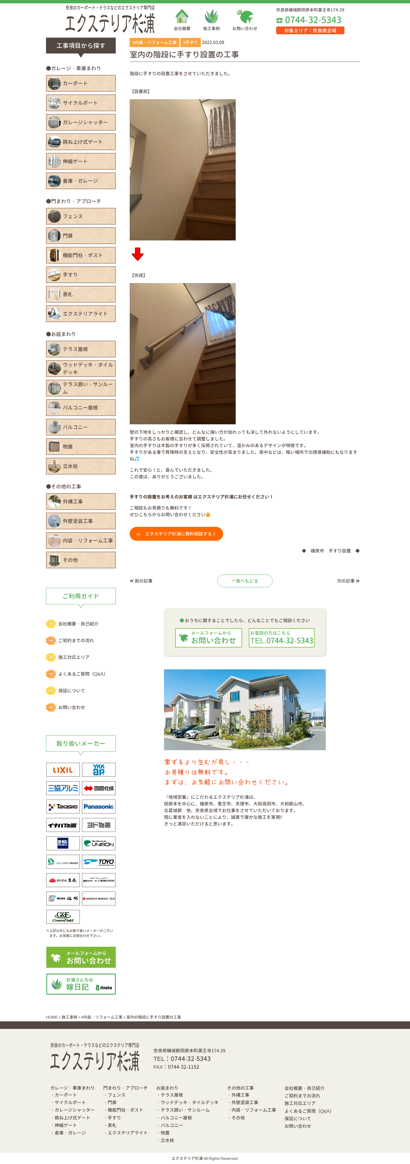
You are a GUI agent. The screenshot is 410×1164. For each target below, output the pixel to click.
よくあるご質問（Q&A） (83, 674)
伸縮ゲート (75, 161)
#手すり (190, 42)
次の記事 (346, 581)
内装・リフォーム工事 (88, 540)
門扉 (68, 235)
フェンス (73, 216)
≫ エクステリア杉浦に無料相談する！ (176, 534)
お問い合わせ (244, 28)
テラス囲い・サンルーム (88, 388)
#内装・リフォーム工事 (154, 42)
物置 (68, 446)
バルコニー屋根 (80, 407)
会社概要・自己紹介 (78, 624)
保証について (71, 691)
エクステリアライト (85, 313)
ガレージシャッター (85, 122)
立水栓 (70, 466)
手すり (70, 274)
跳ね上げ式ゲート (83, 141)
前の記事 (143, 581)
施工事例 (211, 28)
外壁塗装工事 (78, 521)
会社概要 (182, 28)
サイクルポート (80, 102)
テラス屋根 (75, 349)
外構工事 (73, 501)
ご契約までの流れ (76, 640)
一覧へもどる (244, 581)
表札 (68, 294)
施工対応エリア (74, 657)
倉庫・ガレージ (80, 180)
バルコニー (75, 427)
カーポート (75, 83)
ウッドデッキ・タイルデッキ (88, 368)
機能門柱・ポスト (83, 255)
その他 (70, 560)
